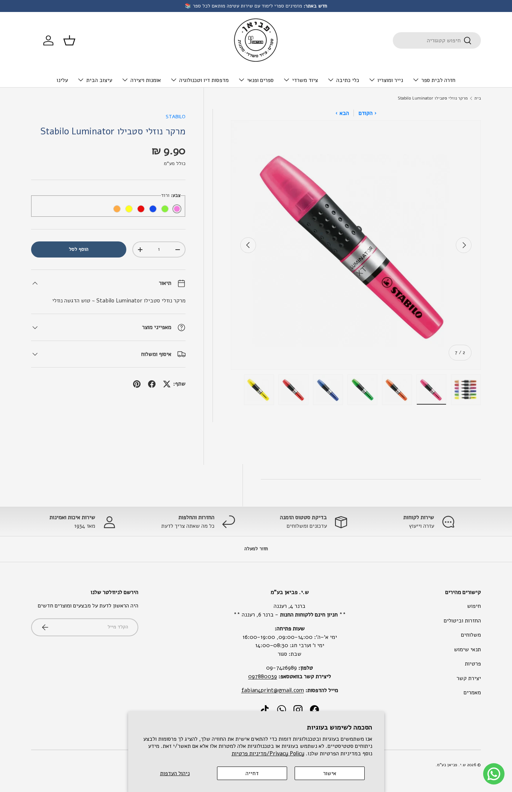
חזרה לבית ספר (438, 80)
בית (478, 98)
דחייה (252, 773)
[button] (69, 40)
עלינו (62, 80)
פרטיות (473, 663)
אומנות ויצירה (145, 80)
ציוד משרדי (305, 80)
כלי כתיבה (347, 80)
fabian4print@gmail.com (272, 690)
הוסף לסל (78, 249)
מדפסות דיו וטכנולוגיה (204, 80)
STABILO (176, 116)
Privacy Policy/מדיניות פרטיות (268, 753)
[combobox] (437, 40)
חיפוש (474, 606)
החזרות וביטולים (462, 620)
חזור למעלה (256, 548)
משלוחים (471, 635)
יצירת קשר (469, 678)
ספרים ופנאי (260, 80)
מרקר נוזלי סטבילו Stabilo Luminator (433, 98)
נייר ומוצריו (390, 80)
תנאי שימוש (467, 649)
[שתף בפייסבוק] (151, 384)
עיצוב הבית (99, 80)
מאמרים (472, 692)
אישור (329, 773)
